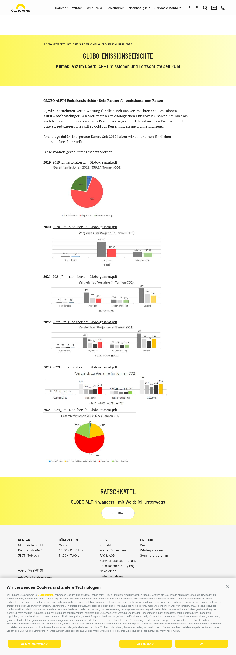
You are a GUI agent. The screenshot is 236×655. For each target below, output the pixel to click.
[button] (227, 586)
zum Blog (118, 513)
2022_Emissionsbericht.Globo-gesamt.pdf (85, 322)
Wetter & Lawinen (113, 550)
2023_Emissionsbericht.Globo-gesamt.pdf (85, 367)
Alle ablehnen (146, 643)
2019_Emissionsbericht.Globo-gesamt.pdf (85, 162)
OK (202, 643)
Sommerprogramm (154, 555)
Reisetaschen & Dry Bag (117, 566)
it (189, 7)
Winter (77, 8)
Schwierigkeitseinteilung (118, 560)
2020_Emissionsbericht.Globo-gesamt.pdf (85, 227)
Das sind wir (115, 8)
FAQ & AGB (107, 555)
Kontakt (105, 545)
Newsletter (108, 571)
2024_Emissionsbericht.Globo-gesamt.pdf (85, 410)
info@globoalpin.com (35, 577)
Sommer (61, 8)
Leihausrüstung (111, 576)
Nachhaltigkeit (139, 8)
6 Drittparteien (46, 595)
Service (106, 540)
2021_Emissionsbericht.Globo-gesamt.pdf (85, 276)
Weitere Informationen (34, 643)
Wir (142, 545)
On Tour (146, 540)
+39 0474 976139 (30, 570)
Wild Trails (94, 8)
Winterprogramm (153, 550)
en (197, 7)
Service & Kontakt (167, 8)
